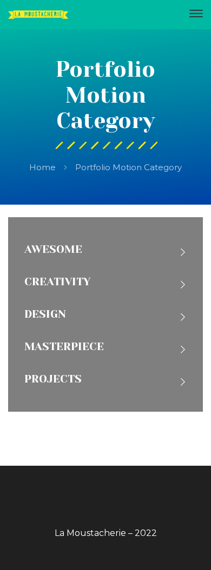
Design (45, 314)
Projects (53, 379)
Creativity (57, 282)
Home (42, 167)
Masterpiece (64, 346)
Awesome (53, 249)
